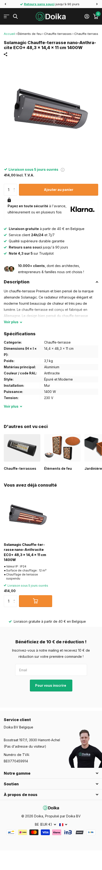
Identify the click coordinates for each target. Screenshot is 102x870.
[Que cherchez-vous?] (15, 16)
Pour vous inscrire (51, 685)
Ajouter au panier (58, 190)
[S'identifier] (86, 16)
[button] (5, 4)
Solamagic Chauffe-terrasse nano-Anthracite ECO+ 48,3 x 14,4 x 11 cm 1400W (25, 552)
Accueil (9, 34)
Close (51, 773)
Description (16, 281)
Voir (11, 322)
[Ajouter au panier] (35, 601)
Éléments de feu (30, 34)
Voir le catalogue (6, 16)
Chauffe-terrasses (58, 34)
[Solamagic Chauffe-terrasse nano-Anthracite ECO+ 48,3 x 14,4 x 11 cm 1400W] (28, 514)
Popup (63, 169)
